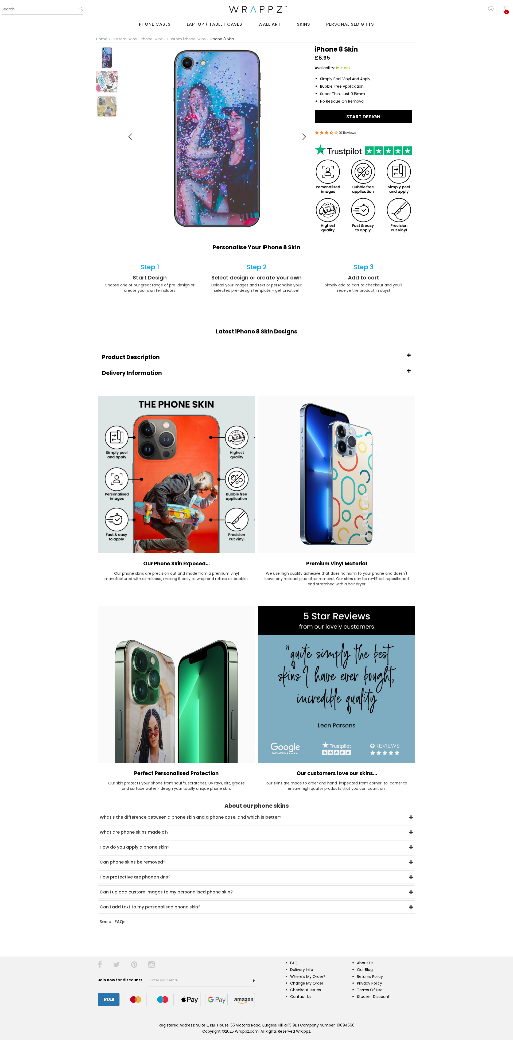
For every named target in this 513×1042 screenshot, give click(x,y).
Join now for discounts (120, 980)
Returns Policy (370, 976)
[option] (107, 58)
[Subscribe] (254, 981)
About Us (365, 963)
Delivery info (301, 969)
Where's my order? (307, 976)
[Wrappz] (256, 9)
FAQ (294, 963)
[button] (256, 357)
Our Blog (365, 969)
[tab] (256, 357)
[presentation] (130, 136)
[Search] (80, 10)
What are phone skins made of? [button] (134, 832)
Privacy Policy (369, 983)
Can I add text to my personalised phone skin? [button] (150, 907)
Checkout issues (305, 990)
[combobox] (42, 9)
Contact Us (300, 996)
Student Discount (373, 996)
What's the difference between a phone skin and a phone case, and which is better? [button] (190, 817)
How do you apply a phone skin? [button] (134, 847)
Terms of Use (370, 990)
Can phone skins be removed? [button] (132, 862)
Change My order (306, 983)
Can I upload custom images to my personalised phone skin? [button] (166, 892)
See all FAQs (112, 922)
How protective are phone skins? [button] (135, 877)
